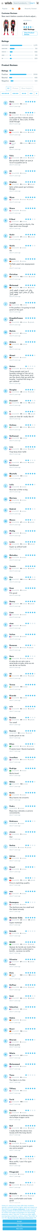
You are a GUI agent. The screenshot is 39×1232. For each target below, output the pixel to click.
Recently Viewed (30, 8)
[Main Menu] (2, 3)
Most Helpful (26, 88)
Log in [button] (32, 3)
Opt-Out (19, 1225)
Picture (15, 88)
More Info (19, 1229)
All (8, 88)
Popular (4, 8)
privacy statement (19, 1209)
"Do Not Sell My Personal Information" (20, 1218)
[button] (29, 3)
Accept (19, 1221)
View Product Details (29, 33)
